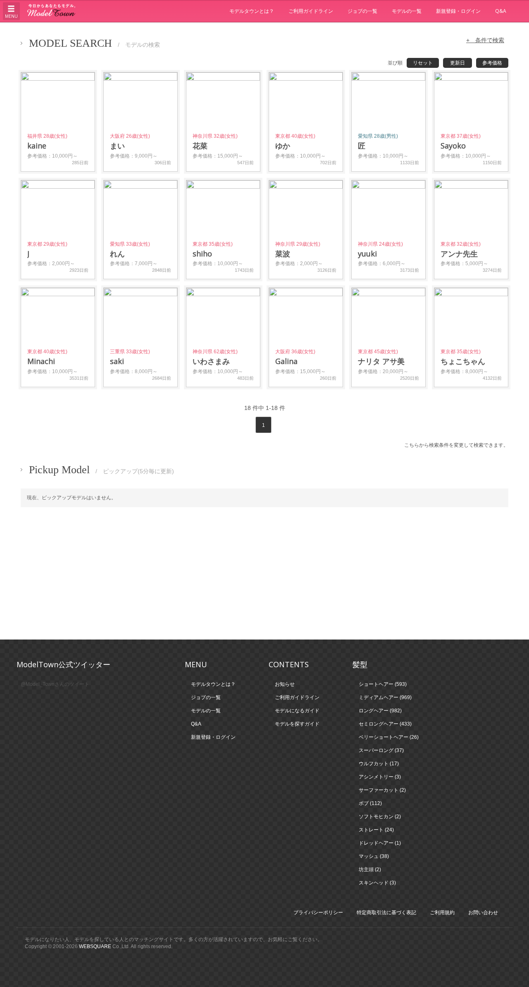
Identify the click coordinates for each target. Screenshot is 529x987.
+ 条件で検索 (485, 40)
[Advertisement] (264, 573)
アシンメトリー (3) (380, 777)
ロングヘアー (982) (380, 711)
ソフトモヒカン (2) (380, 816)
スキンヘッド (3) (377, 883)
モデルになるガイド (297, 711)
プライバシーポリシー (318, 912)
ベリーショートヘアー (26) (389, 737)
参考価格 (492, 63)
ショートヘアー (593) (383, 684)
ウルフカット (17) (379, 764)
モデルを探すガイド (297, 724)
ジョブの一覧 (362, 10)
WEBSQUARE (95, 946)
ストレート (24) (376, 830)
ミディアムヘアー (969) (385, 697)
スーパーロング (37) (381, 750)
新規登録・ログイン (458, 10)
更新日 (457, 63)
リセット (423, 63)
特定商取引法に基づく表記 (386, 912)
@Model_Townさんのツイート (55, 684)
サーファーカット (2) (382, 790)
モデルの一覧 (407, 10)
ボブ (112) (370, 803)
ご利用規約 (442, 912)
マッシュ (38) (374, 856)
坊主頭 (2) (370, 869)
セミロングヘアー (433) (385, 724)
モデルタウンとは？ (251, 10)
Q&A (500, 10)
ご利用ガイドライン (310, 10)
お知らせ (285, 684)
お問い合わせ (483, 912)
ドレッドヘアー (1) (380, 843)
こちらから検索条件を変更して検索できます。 (456, 445)
